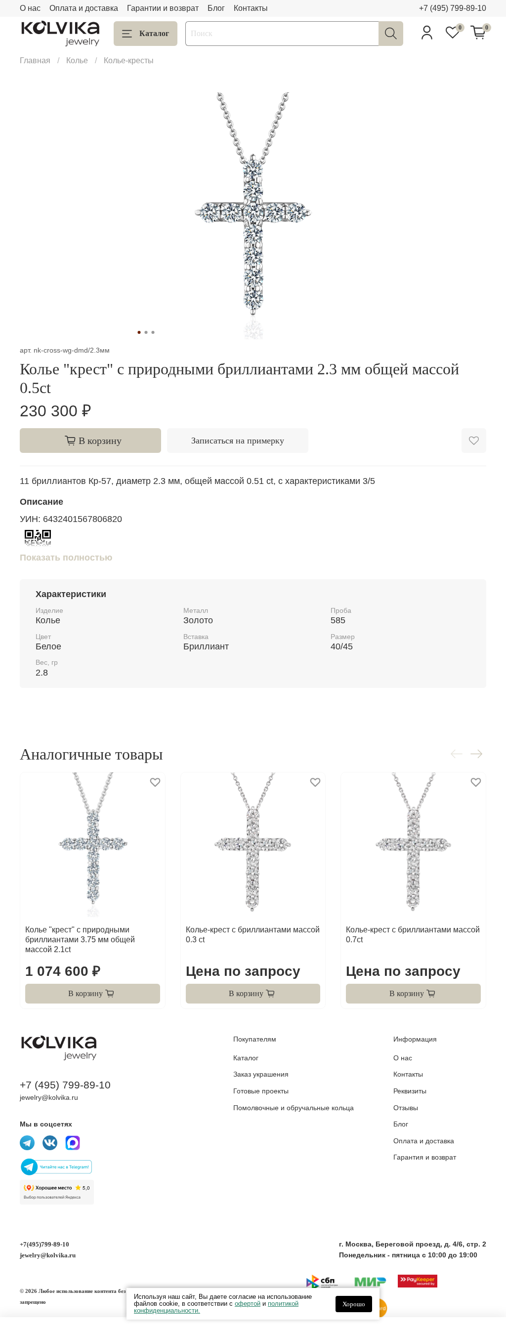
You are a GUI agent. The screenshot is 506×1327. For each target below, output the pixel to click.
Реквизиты (409, 1091)
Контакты (251, 8)
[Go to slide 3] (153, 332)
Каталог (154, 33)
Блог (216, 8)
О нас (30, 8)
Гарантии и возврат (163, 8)
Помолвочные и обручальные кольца (293, 1108)
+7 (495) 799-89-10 (452, 8)
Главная (35, 60)
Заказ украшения (261, 1074)
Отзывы (405, 1108)
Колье (77, 60)
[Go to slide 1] (139, 332)
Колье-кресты (129, 60)
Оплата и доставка (83, 8)
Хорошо (353, 1304)
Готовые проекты (261, 1091)
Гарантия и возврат (424, 1157)
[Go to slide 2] (146, 332)
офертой (247, 1303)
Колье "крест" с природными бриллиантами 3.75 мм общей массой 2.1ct (80, 939)
